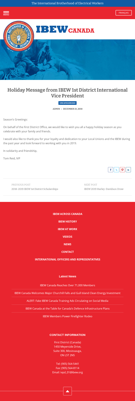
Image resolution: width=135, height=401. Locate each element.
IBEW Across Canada (67, 214)
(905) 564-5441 (70, 364)
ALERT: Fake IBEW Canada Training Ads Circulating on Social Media (67, 301)
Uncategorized (67, 103)
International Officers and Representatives (67, 259)
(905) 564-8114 (70, 368)
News (67, 244)
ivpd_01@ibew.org (71, 372)
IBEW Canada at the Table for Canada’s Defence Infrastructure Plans (68, 308)
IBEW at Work (67, 229)
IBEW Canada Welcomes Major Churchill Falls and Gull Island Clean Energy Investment (67, 293)
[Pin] (122, 169)
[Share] (110, 169)
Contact (67, 252)
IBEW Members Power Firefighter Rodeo (67, 316)
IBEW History (67, 221)
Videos (67, 236)
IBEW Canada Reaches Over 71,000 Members (67, 285)
